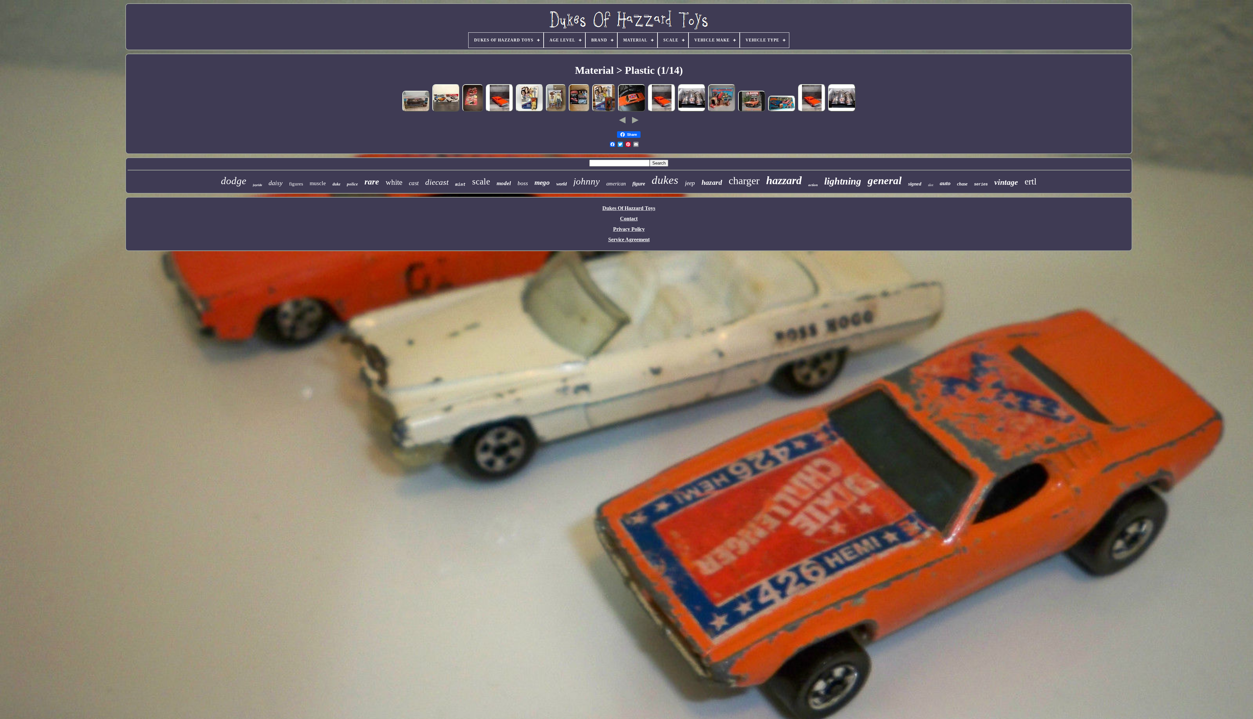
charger (744, 180)
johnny (586, 181)
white (394, 182)
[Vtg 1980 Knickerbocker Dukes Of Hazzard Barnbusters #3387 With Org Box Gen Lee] (721, 110)
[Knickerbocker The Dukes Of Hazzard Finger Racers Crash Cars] (473, 110)
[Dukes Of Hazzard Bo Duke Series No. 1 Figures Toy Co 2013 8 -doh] (556, 110)
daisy (276, 182)
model (504, 183)
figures (296, 183)
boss (523, 183)
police (352, 184)
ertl (1031, 181)
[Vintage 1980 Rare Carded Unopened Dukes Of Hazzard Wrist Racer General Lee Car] (579, 110)
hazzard (784, 180)
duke (336, 184)
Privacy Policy (629, 229)
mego (542, 182)
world (561, 184)
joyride (257, 185)
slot (930, 185)
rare (371, 181)
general (885, 180)
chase (962, 184)
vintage (1006, 182)
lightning (842, 181)
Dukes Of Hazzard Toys (628, 208)
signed (914, 183)
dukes (665, 180)
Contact (629, 218)
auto (945, 183)
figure (638, 183)
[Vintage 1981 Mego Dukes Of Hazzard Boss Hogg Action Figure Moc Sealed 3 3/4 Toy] (529, 110)
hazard (712, 182)
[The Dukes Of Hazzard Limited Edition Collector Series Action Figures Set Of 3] (691, 110)
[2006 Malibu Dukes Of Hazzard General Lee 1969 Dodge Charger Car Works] (631, 110)
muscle (318, 183)
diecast (437, 182)
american (616, 183)
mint (460, 184)
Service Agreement (629, 239)
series (981, 184)
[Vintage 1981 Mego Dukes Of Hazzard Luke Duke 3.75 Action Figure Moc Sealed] (604, 110)
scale (481, 181)
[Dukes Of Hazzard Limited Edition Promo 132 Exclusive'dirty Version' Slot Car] (416, 110)
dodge (233, 180)
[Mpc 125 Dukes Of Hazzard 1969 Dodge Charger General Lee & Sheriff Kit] (446, 110)
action (813, 185)
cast (414, 183)
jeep (690, 183)
